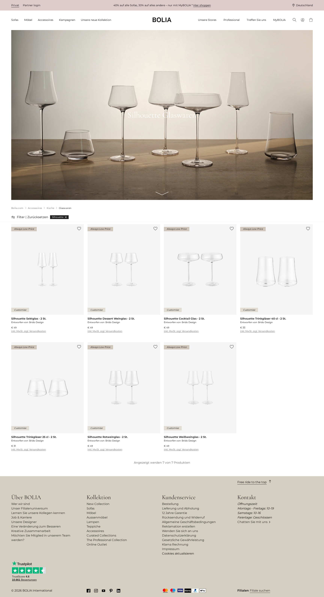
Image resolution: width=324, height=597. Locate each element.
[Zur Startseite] (162, 19)
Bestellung (170, 504)
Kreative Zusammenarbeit (31, 531)
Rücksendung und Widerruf (183, 517)
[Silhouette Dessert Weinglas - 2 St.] (124, 278)
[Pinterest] (111, 590)
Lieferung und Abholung (180, 508)
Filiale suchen (260, 590)
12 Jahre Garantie (174, 513)
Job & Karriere (21, 517)
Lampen (93, 522)
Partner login (31, 5)
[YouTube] (103, 590)
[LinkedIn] (118, 590)
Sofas (90, 508)
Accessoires (95, 531)
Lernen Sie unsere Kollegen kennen (38, 513)
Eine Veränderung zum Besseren (36, 526)
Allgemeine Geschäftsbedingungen (189, 522)
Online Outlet (97, 544)
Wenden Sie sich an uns (180, 531)
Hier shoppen (202, 5)
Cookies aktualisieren (178, 553)
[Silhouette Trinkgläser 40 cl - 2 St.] (276, 278)
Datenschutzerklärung (179, 535)
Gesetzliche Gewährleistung (183, 540)
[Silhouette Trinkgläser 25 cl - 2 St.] (47, 396)
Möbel (91, 513)
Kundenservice (179, 497)
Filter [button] (21, 217)
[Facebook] (88, 590)
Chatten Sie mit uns (252, 522)
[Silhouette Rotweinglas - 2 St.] (124, 396)
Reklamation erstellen (178, 526)
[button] (13, 217)
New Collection (98, 504)
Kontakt (246, 497)
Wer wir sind (20, 504)
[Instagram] (96, 590)
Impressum (170, 549)
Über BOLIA (26, 497)
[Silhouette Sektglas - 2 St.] (47, 278)
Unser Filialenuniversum (29, 508)
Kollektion (99, 497)
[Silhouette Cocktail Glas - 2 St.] (200, 278)
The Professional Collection (107, 540)
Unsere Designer (24, 522)
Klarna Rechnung (175, 544)
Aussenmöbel (97, 517)
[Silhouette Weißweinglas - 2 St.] (200, 396)
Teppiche (93, 526)
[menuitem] (16, 20)
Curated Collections (101, 535)
